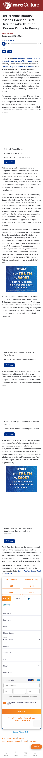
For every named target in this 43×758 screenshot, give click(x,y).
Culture (21, 738)
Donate (36, 747)
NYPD (9, 738)
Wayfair (27, 571)
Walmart (8, 574)
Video (24, 741)
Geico (20, 571)
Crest (33, 571)
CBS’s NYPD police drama (18, 67)
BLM (3, 738)
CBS (15, 738)
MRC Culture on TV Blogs (11, 741)
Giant (38, 571)
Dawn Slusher (7, 33)
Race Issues (32, 741)
